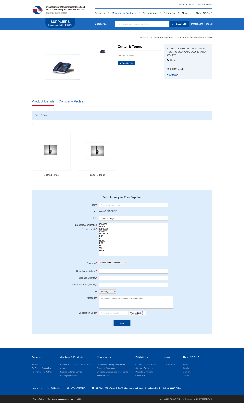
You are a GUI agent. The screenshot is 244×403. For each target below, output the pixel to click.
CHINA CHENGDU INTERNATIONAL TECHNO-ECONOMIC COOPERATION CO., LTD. (187, 51)
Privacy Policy (38, 399)
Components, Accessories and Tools (194, 37)
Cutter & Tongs (51, 175)
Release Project (103, 375)
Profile (185, 364)
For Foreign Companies (41, 368)
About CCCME (204, 13)
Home (143, 37)
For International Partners (42, 372)
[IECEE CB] (133, 233)
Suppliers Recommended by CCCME (75, 364)
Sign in (181, 5)
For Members (37, 364)
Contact (186, 375)
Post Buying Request (201, 24)
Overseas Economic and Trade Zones (112, 372)
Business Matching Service (71, 372)
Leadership (187, 372)
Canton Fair (140, 375)
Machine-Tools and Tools (161, 37)
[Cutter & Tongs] (51, 151)
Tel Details (55, 388)
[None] (133, 250)
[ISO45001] (133, 229)
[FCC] (133, 243)
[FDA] (133, 236)
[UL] (133, 245)
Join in (191, 5)
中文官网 (201, 5)
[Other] (133, 248)
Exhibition (169, 13)
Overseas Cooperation (106, 368)
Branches (186, 368)
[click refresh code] (137, 313)
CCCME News (169, 364)
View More (172, 75)
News (185, 13)
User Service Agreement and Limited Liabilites (65, 399)
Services (100, 13)
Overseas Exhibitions (144, 368)
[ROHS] (133, 241)
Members (63, 368)
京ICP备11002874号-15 (203, 399)
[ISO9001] (133, 224)
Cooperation (150, 13)
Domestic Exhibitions (144, 372)
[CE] (133, 238)
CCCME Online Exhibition (145, 364)
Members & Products (124, 13)
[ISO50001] (133, 231)
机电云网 (209, 5)
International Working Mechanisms (111, 364)
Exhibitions (141, 357)
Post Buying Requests (69, 375)
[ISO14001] (133, 226)
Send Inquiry (127, 63)
